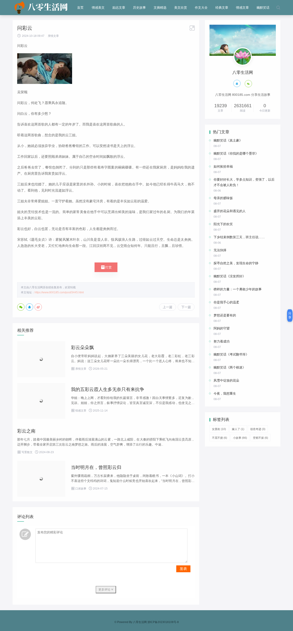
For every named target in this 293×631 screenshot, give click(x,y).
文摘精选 (160, 7)
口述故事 (78, 488)
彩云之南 (26, 430)
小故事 (240, 437)
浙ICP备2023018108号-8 (163, 622)
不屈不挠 (219, 437)
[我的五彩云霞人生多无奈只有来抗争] (41, 401)
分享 (289, 315)
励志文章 (118, 7)
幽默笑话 (263, 7)
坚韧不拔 (260, 437)
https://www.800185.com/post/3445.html (59, 292)
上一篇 (167, 307)
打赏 (106, 267)
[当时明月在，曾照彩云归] (41, 479)
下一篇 (186, 307)
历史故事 (139, 7)
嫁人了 (238, 429)
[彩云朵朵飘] (41, 359)
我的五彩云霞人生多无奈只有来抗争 (107, 389)
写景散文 (25, 452)
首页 (80, 7)
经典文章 (221, 7)
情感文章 (242, 7)
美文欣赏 (180, 7)
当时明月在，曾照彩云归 (96, 467)
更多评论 (104, 589)
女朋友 (219, 429)
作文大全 (201, 7)
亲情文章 (53, 35)
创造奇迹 (257, 429)
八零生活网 (140, 622)
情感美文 (98, 7)
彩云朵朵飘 (82, 347)
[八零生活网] (41, 7)
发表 (183, 569)
